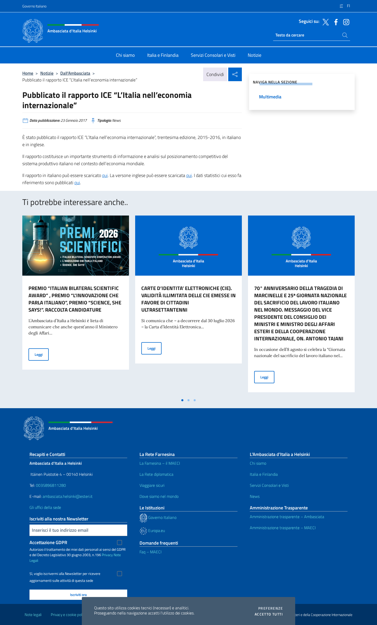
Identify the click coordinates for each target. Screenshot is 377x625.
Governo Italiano (34, 6)
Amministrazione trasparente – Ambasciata (287, 517)
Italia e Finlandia (264, 474)
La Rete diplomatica (156, 474)
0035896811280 (51, 485)
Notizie (47, 73)
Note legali (33, 615)
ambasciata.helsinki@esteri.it (68, 496)
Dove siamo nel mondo (159, 496)
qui (105, 175)
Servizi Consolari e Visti (269, 485)
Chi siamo (258, 463)
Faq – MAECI (151, 552)
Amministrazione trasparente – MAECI (283, 528)
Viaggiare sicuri (152, 485)
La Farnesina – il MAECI (160, 463)
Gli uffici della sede (45, 507)
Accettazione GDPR (48, 542)
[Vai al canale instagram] (345, 21)
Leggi (42, 354)
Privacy (107, 554)
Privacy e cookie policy (68, 615)
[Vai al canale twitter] (324, 21)
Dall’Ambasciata (75, 73)
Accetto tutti (269, 614)
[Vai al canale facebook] (335, 21)
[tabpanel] (75, 305)
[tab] (182, 400)
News (255, 496)
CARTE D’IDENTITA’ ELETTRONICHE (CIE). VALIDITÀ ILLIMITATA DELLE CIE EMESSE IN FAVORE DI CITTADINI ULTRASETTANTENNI (188, 299)
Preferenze (270, 608)
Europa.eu (156, 530)
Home (27, 73)
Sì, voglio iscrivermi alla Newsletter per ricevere (64, 573)
